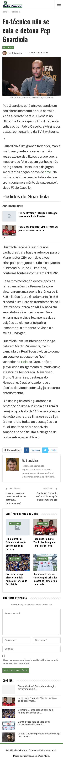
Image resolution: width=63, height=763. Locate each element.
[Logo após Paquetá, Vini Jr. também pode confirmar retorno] (9, 230)
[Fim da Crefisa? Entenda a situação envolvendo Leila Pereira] (9, 216)
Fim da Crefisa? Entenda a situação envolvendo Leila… (37, 687)
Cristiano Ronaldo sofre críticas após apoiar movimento (46, 496)
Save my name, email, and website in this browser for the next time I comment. (31, 662)
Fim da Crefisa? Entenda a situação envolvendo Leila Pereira (38, 214)
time (48, 172)
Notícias (8, 47)
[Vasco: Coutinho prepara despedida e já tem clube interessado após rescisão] (8, 737)
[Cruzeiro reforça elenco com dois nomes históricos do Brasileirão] (18, 562)
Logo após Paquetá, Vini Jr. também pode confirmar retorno (38, 228)
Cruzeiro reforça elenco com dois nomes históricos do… (35, 711)
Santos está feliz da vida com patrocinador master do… (34, 723)
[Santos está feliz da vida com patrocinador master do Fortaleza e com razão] (45, 562)
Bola (24, 362)
